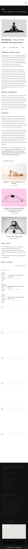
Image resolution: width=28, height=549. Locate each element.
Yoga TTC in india (6, 484)
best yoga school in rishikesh (12, 149)
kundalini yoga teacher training (11, 154)
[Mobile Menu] (26, 3)
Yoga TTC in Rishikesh (7, 483)
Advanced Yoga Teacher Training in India (12, 511)
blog (4, 47)
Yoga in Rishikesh (6, 477)
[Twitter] (10, 543)
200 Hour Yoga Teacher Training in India (11, 500)
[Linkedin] (18, 543)
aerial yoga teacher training (18, 152)
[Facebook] (5, 543)
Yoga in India (5, 476)
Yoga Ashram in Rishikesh (8, 481)
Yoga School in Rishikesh (8, 479)
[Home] (1, 12)
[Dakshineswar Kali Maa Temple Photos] (3, 288)
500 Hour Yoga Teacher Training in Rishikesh (12, 506)
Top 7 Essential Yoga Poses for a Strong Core (12, 247)
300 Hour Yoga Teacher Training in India (11, 504)
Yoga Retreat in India (7, 514)
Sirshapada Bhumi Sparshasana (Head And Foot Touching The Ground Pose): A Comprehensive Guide (14, 210)
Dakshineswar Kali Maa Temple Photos (10, 248)
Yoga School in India (7, 486)
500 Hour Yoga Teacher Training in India (11, 507)
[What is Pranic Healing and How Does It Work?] (3, 298)
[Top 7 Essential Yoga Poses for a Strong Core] (3, 277)
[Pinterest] (23, 543)
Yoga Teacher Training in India (9, 474)
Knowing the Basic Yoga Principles (14, 236)
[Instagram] (14, 543)
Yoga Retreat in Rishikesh (8, 512)
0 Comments (18, 278)
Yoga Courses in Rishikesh (8, 509)
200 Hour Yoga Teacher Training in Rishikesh (12, 498)
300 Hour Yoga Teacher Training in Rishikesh (12, 502)
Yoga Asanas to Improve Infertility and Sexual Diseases (14, 182)
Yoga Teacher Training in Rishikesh (10, 472)
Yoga (22, 47)
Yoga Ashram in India (7, 488)
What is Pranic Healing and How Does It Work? (12, 250)
